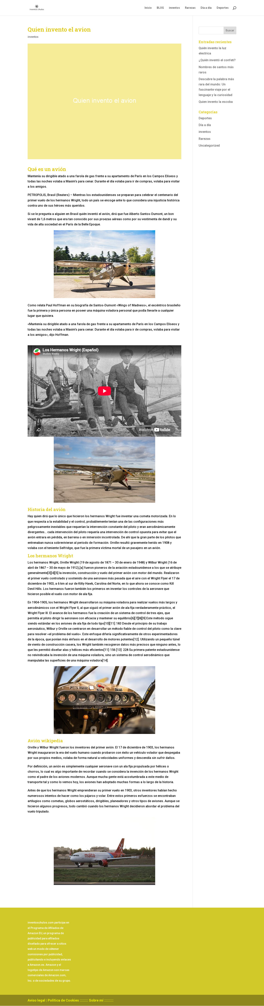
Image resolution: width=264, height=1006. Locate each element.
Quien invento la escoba (216, 102)
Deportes (223, 7)
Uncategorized (209, 145)
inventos (174, 7)
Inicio (148, 7)
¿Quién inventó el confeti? (217, 60)
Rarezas (190, 7)
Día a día (206, 7)
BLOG (160, 7)
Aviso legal (36, 1000)
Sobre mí (96, 1000)
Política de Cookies (63, 1000)
